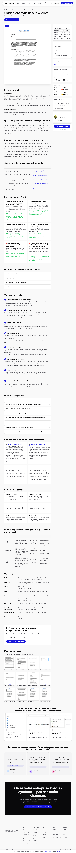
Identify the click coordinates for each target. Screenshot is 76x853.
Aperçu (24, 829)
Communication (26, 838)
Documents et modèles (45, 838)
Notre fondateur (66, 831)
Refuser (54, 851)
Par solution (45, 832)
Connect (34, 838)
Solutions (23, 3)
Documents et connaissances (26, 836)
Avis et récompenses (57, 837)
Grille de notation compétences (40, 175)
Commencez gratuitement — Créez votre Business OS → (38, 806)
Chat (34, 837)
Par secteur (45, 834)
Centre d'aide (55, 834)
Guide (55, 64)
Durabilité (65, 832)
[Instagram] (63, 850)
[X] (65, 850)
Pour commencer (56, 835)
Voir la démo (25, 831)
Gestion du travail (26, 834)
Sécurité (54, 839)
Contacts (35, 840)
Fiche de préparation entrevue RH (40, 188)
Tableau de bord (36, 841)
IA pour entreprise (36, 833)
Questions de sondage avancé (40, 179)
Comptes (35, 832)
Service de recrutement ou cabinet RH (40, 467)
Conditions (65, 837)
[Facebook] (68, 850)
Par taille (44, 831)
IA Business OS (26, 832)
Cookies (64, 839)
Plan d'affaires (36, 835)
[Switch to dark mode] (51, 3)
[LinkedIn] (61, 850)
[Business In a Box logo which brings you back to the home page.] (9, 3)
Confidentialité (66, 835)
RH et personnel (26, 840)
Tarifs (34, 3)
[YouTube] (70, 850)
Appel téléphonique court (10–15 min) (15, 467)
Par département (46, 835)
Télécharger (25, 843)
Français (40, 849)
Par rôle (44, 829)
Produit (17, 3)
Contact (64, 834)
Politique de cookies (48, 851)
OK (58, 851)
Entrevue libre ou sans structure (14, 444)
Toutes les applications (35, 830)
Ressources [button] (40, 3)
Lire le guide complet (11, 19)
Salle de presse (56, 832)
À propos (46, 3)
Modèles (29, 3)
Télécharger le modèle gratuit (16, 641)
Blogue (54, 829)
